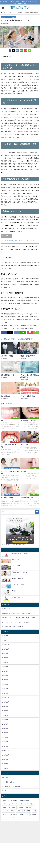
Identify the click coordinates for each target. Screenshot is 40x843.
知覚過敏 (21, 807)
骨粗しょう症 (24, 814)
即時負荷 (6, 800)
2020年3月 (5, 680)
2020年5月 (5, 671)
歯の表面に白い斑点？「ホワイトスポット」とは (16, 613)
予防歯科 (12, 807)
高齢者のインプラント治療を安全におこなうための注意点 (19, 617)
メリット (6, 814)
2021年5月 (5, 635)
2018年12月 (5, 746)
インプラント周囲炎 (9, 810)
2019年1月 (5, 741)
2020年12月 (5, 640)
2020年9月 (5, 653)
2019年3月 (5, 733)
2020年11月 (5, 644)
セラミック (17, 818)
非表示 (9, 56)
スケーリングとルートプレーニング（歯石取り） (16, 622)
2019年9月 (5, 706)
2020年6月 (5, 666)
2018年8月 (5, 764)
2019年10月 (5, 702)
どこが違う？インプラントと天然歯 (12, 626)
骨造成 (22, 804)
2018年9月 (5, 759)
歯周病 (29, 807)
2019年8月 (5, 711)
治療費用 (28, 810)
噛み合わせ (7, 804)
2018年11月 (5, 750)
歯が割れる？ (6, 608)
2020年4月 (5, 675)
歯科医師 (15, 800)
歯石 (35, 810)
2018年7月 (5, 768)
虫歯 (5, 807)
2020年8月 (5, 658)
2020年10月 (5, 649)
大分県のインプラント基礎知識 (8, 17)
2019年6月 (5, 719)
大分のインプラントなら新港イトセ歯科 (13, 544)
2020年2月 (5, 684)
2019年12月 (5, 693)
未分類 (4, 790)
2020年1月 (5, 688)
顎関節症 (15, 814)
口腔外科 (30, 804)
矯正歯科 (34, 814)
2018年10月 (5, 755)
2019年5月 (5, 724)
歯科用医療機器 (25, 800)
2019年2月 (5, 737)
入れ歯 (15, 804)
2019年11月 (5, 697)
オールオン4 (7, 818)
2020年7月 (5, 662)
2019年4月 (5, 728)
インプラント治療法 (8, 782)
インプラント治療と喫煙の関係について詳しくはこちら (19, 240)
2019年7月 (5, 715)
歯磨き (20, 810)
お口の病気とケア (7, 777)
